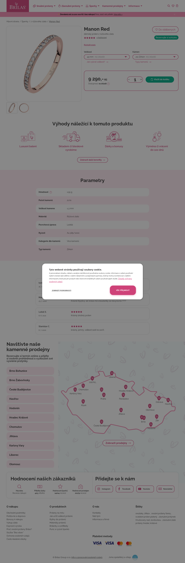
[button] (60, 290)
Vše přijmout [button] (123, 290)
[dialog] (92, 281)
